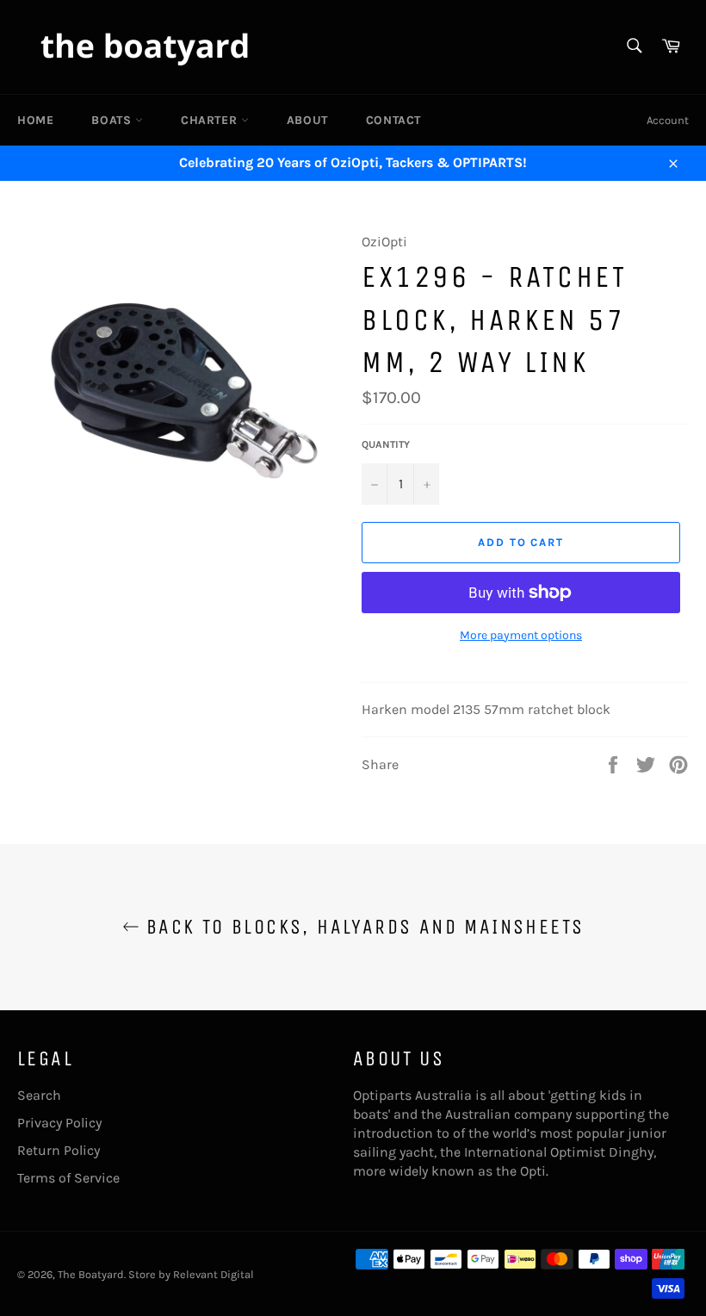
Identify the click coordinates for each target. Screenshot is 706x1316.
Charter (211, 120)
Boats (113, 120)
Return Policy (58, 1150)
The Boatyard (91, 1274)
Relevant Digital (213, 1274)
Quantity (386, 444)
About (307, 120)
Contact (393, 120)
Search (39, 1095)
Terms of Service (68, 1178)
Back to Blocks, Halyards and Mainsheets (362, 927)
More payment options (521, 635)
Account (668, 120)
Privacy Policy (59, 1122)
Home (35, 120)
